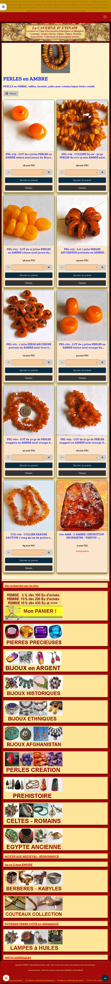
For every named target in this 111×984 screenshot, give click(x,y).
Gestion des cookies (94, 980)
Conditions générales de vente (70, 980)
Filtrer (13, 93)
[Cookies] (6, 978)
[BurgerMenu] (105, 16)
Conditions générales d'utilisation (39, 980)
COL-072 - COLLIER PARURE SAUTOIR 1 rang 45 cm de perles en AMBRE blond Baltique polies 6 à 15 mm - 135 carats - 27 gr (28, 536)
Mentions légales (15, 980)
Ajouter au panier (29, 180)
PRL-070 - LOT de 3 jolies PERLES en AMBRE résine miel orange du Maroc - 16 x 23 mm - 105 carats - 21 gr (82, 346)
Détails (28, 188)
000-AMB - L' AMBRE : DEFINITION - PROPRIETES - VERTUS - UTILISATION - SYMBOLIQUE (82, 536)
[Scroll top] (105, 978)
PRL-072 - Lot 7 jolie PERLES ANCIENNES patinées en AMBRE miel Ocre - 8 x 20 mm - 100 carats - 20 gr (82, 251)
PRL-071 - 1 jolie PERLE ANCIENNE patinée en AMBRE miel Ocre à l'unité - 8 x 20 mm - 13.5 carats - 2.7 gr (29, 346)
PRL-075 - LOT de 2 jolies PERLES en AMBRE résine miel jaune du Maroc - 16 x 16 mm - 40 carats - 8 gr (28, 155)
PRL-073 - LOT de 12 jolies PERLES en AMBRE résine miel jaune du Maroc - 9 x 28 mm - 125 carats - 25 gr (29, 251)
